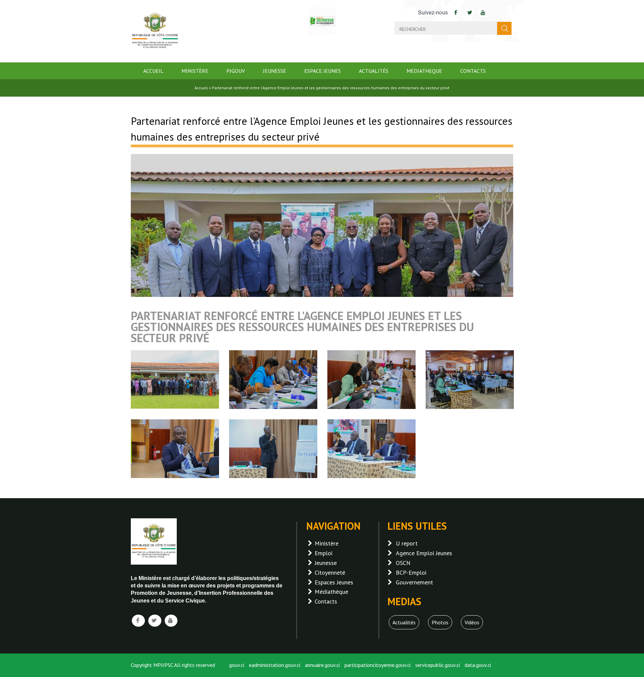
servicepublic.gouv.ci (437, 665)
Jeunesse (274, 70)
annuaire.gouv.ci (322, 665)
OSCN (403, 563)
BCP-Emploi (411, 572)
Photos (440, 622)
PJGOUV (235, 70)
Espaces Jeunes (334, 582)
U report (407, 543)
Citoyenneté (330, 572)
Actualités (373, 70)
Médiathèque (331, 591)
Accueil (153, 70)
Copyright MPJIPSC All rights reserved (173, 665)
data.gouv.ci (478, 665)
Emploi (323, 553)
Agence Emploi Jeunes (424, 553)
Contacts (473, 70)
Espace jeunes (322, 70)
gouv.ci (236, 665)
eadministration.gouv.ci (274, 665)
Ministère (194, 70)
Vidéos (472, 622)
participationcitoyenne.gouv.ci (377, 665)
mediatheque (424, 70)
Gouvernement (414, 582)
